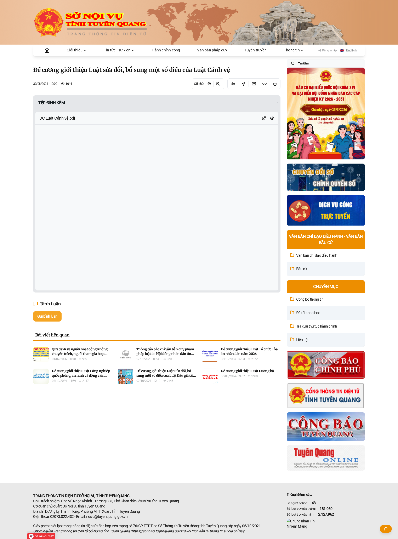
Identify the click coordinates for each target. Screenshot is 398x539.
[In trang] (275, 84)
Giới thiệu (75, 50)
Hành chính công (166, 50)
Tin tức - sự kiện (117, 50)
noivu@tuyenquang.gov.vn (107, 517)
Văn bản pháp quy (212, 50)
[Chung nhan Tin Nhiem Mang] (326, 524)
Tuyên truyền (256, 50)
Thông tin (292, 50)
